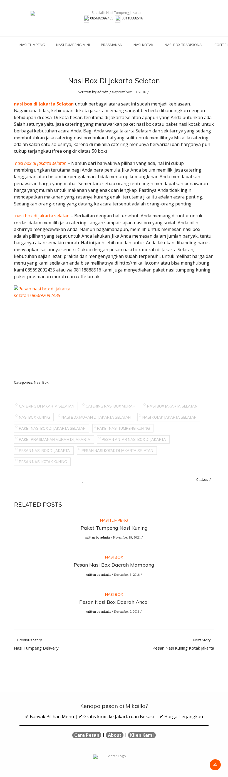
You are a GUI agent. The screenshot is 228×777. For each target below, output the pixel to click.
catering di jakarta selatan (46, 406)
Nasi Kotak (143, 44)
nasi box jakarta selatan (172, 406)
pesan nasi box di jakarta (44, 450)
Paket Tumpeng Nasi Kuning (114, 528)
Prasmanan (111, 44)
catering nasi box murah (110, 406)
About (115, 735)
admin (102, 91)
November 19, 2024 (126, 537)
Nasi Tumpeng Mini (73, 44)
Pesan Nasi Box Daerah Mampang (114, 565)
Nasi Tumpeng (32, 44)
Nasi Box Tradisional (184, 44)
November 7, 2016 (127, 574)
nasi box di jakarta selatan (42, 216)
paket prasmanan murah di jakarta (54, 439)
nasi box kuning (34, 417)
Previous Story (36, 644)
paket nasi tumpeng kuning (123, 428)
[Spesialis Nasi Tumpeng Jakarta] (114, 13)
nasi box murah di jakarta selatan (96, 417)
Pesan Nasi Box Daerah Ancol (114, 602)
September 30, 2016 (129, 91)
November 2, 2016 (126, 611)
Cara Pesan (86, 735)
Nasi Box (41, 382)
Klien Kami (142, 735)
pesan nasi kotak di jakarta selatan (117, 450)
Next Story (183, 644)
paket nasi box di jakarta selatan (52, 428)
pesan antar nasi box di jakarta (134, 439)
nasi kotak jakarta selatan (169, 417)
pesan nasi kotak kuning (43, 461)
